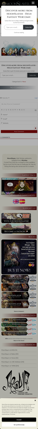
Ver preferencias (19, 425)
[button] (35, 400)
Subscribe (28, 27)
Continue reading (19, 32)
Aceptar (19, 420)
